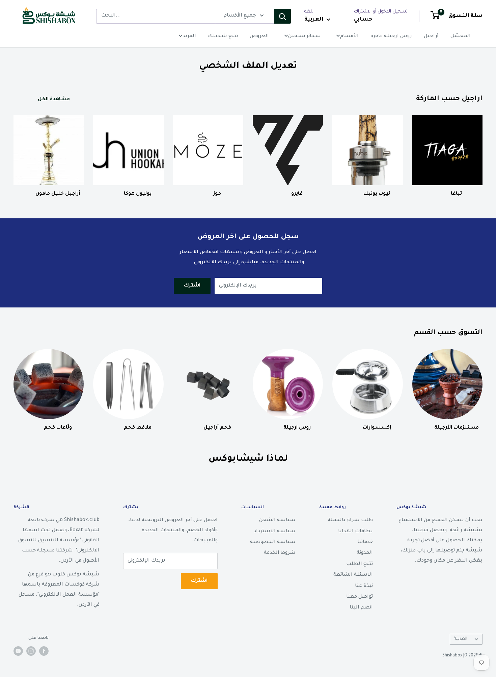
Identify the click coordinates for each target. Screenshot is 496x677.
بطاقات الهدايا (355, 531)
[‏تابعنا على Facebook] (44, 651)
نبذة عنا (364, 586)
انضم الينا (361, 608)
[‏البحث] (282, 16)
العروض (259, 36)
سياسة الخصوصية (272, 542)
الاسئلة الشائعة (353, 575)
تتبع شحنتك (223, 36)
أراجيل (431, 36)
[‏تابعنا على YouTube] (18, 651)
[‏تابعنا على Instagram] (31, 651)
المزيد (189, 36)
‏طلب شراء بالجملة (350, 520)
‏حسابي (363, 20)
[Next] (482, 150)
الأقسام (349, 36)
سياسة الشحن (277, 520)
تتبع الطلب (359, 564)
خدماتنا (365, 542)
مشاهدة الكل (53, 99)
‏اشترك (192, 286)
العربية (460, 639)
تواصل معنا (359, 597)
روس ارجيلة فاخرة (391, 36)
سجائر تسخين (304, 36)
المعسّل (460, 36)
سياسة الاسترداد (274, 531)
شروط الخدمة (279, 553)
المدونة (365, 553)
